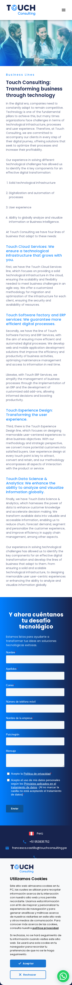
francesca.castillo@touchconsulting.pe (39, 848)
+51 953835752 (39, 842)
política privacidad (45, 928)
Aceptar (28, 963)
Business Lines (20, 75)
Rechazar (29, 974)
